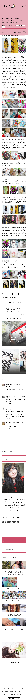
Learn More (11, 698)
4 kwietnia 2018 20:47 (16, 384)
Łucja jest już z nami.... (14, 588)
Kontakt (5, 541)
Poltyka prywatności (9, 538)
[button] (20, 3)
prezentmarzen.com (8, 82)
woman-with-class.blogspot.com (15, 389)
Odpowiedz (9, 391)
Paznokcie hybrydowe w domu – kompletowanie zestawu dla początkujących (14, 629)
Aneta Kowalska (10, 422)
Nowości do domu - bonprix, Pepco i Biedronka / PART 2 (13, 309)
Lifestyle (5, 297)
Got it (17, 698)
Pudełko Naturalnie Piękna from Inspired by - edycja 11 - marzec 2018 (14, 313)
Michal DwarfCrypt (11, 408)
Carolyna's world (11, 396)
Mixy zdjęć (13, 297)
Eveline (8, 384)
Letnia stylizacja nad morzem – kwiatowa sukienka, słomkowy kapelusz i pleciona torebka (14, 573)
